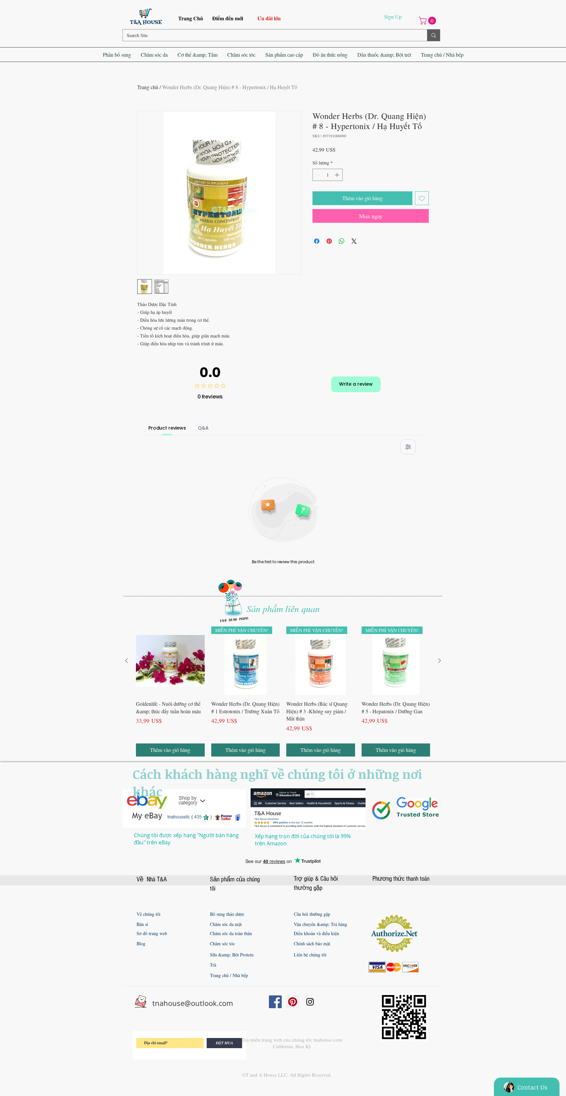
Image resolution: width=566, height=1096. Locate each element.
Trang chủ (147, 87)
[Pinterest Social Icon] (292, 1001)
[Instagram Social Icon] (310, 1001)
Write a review (356, 384)
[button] (428, 21)
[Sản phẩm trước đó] (126, 660)
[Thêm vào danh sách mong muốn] (422, 198)
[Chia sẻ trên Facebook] (317, 241)
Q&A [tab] (203, 428)
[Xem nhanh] (170, 660)
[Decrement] (317, 175)
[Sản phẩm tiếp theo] (439, 660)
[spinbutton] (327, 175)
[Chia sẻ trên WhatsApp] (342, 241)
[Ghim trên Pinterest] (329, 241)
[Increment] (337, 175)
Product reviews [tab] (167, 428)
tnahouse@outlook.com (192, 1003)
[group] (283, 691)
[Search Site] (433, 35)
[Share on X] (354, 241)
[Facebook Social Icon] (275, 1001)
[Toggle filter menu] (408, 446)
